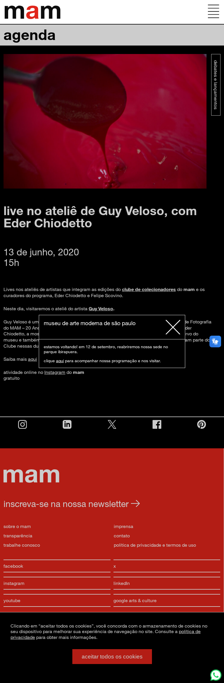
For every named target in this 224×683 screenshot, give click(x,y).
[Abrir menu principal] (213, 12)
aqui (60, 360)
